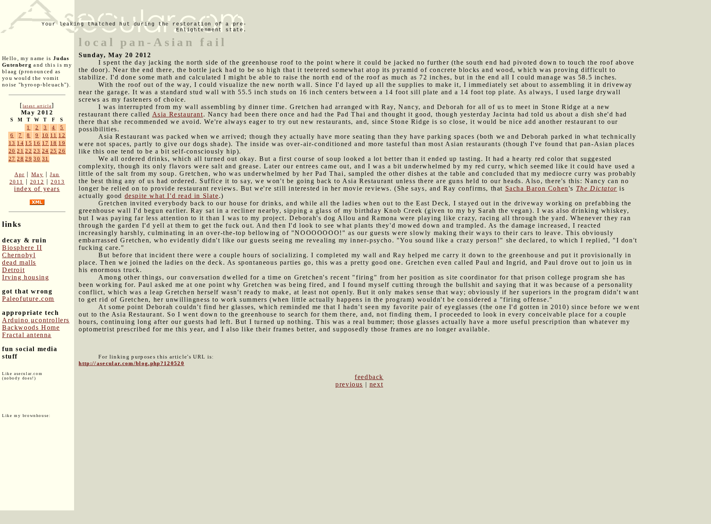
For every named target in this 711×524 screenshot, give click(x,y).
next (376, 384)
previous (349, 384)
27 (12, 159)
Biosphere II (22, 247)
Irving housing (25, 277)
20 (12, 151)
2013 (58, 182)
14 (20, 143)
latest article (37, 106)
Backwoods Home (31, 327)
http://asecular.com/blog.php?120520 (131, 363)
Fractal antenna (26, 334)
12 (61, 135)
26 (61, 151)
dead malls (19, 262)
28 (20, 159)
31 (45, 159)
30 (36, 159)
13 (12, 143)
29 (28, 159)
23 (36, 151)
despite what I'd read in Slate (172, 195)
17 (45, 143)
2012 (37, 182)
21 (20, 151)
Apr (19, 174)
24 (45, 151)
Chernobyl (18, 255)
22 (28, 151)
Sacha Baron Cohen (537, 188)
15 (28, 143)
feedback (369, 376)
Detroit (13, 269)
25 (53, 151)
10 (45, 135)
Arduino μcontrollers (36, 320)
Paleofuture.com (28, 298)
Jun (55, 174)
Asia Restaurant (177, 114)
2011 (16, 182)
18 (53, 143)
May (37, 174)
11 (53, 135)
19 (61, 143)
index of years (37, 188)
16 (36, 143)
